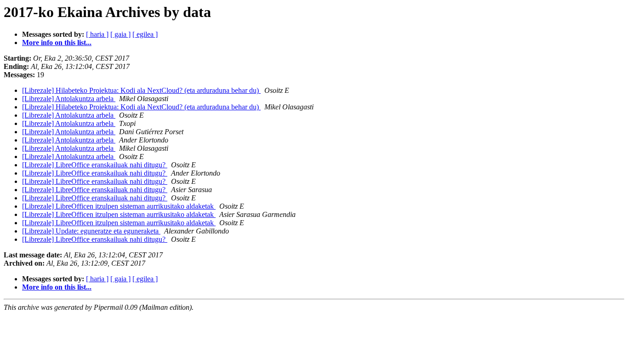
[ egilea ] (145, 34)
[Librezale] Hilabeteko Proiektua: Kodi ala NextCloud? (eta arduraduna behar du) (141, 90)
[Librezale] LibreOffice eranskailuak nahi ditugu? (94, 165)
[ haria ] (97, 34)
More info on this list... (56, 42)
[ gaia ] (120, 34)
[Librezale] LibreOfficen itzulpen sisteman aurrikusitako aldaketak (119, 206)
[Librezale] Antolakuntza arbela (68, 98)
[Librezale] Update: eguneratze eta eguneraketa (91, 231)
